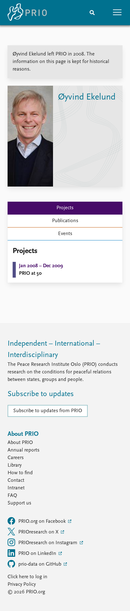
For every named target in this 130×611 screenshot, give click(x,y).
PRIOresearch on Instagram (48, 542)
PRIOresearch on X (39, 532)
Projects (65, 207)
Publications (65, 220)
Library (14, 465)
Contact (16, 480)
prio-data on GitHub (40, 564)
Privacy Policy (22, 584)
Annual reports (23, 450)
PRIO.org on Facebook (42, 521)
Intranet (16, 488)
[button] (117, 12)
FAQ (12, 495)
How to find (20, 473)
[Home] (27, 12)
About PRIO (20, 442)
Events (65, 233)
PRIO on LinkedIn (37, 553)
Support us (19, 503)
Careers (16, 457)
